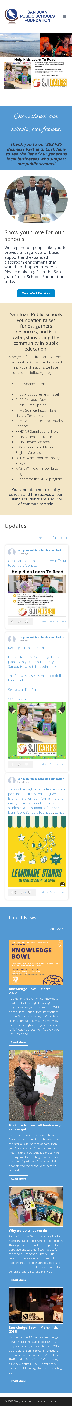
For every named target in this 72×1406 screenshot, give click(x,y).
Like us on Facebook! (52, 537)
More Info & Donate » (36, 293)
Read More (19, 1043)
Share (63, 621)
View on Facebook (50, 621)
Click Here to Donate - (37, 563)
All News (56, 929)
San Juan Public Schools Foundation (40, 550)
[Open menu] (64, 16)
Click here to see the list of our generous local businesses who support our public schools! (36, 156)
